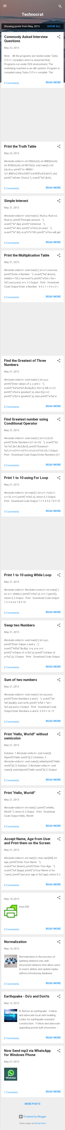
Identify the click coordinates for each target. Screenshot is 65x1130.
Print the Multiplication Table (26, 255)
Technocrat (32, 14)
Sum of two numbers (20, 680)
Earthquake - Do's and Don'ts (26, 996)
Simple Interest (16, 201)
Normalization (15, 942)
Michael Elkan (40, 1123)
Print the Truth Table (20, 146)
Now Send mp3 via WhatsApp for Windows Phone (27, 1053)
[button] (59, 37)
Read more (53, 82)
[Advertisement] (32, 115)
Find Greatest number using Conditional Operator (26, 421)
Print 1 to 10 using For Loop (26, 478)
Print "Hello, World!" (19, 793)
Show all (54, 26)
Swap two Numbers (19, 625)
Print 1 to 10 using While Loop (27, 575)
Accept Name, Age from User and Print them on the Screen (27, 841)
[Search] (60, 7)
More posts (32, 1103)
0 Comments (11, 83)
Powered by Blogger (34, 1116)
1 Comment (11, 1092)
